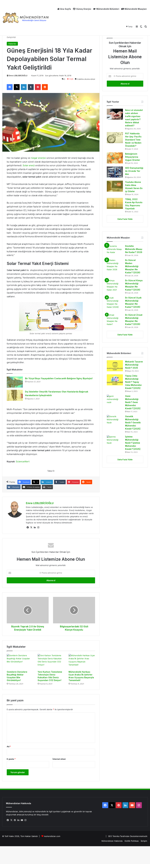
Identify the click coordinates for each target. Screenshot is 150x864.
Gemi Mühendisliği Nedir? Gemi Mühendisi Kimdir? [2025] (132, 402)
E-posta (11, 759)
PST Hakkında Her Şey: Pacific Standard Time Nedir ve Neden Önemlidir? (133, 139)
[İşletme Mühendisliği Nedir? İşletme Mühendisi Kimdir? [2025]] (115, 440)
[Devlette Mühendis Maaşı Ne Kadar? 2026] (115, 250)
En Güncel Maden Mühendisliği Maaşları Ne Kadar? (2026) (132, 266)
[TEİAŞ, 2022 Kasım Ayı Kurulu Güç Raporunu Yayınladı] (115, 203)
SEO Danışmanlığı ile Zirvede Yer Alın (134, 171)
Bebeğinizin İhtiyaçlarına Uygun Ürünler (132, 157)
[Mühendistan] (25, 18)
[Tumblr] (31, 87)
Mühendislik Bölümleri (107, 9)
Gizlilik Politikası (132, 841)
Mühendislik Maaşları (135, 9)
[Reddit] (45, 87)
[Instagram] (38, 527)
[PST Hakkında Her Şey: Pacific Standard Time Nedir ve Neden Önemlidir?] (115, 137)
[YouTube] (22, 820)
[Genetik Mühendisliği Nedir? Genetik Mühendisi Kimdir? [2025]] (115, 420)
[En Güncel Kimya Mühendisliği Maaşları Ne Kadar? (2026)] (115, 285)
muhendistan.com (52, 836)
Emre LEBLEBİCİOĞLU (18, 75)
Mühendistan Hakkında (112, 841)
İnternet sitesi (59, 759)
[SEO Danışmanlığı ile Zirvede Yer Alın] (115, 172)
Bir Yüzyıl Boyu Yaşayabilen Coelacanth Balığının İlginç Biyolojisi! (59, 378)
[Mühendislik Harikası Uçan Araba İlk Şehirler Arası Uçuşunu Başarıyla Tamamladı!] (82, 661)
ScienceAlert (22, 461)
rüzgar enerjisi (38, 158)
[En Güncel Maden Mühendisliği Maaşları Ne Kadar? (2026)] (115, 265)
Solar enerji (29, 165)
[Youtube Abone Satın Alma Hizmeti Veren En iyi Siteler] (115, 186)
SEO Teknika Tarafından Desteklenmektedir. (128, 836)
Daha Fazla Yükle (125, 219)
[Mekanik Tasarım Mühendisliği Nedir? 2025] (115, 365)
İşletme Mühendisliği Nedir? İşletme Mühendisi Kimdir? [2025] (133, 442)
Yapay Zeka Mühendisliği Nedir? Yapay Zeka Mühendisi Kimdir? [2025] (133, 381)
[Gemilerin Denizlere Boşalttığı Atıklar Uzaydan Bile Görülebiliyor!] (20, 661)
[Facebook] (10, 87)
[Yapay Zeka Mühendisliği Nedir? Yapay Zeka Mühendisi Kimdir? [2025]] (115, 379)
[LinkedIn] (24, 87)
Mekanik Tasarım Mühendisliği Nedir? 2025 (134, 364)
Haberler (12, 44)
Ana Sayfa (65, 9)
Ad (9, 746)
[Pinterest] (38, 87)
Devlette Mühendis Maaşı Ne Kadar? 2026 (133, 249)
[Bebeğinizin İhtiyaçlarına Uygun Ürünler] (115, 157)
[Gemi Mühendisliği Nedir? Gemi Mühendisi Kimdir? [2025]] (115, 400)
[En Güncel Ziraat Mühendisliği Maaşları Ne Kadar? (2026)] (115, 319)
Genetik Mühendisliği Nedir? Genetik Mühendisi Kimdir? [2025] (133, 422)
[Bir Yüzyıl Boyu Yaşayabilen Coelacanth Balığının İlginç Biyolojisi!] (15, 382)
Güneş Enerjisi (83, 9)
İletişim (144, 841)
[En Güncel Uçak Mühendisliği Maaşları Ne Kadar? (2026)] (115, 302)
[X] (17, 87)
